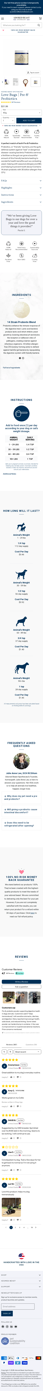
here (32, 913)
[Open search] (4, 1052)
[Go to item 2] (22, 997)
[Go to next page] (36, 1227)
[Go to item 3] (34, 997)
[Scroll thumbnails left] (3, 82)
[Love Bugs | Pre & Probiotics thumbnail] (5, 82)
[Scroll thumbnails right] (38, 997)
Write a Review (21, 982)
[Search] (39, 25)
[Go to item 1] (9, 997)
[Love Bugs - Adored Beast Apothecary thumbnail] (25, 82)
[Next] (34, 331)
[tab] (20, 358)
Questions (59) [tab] (31, 1045)
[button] (6, 102)
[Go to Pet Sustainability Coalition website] (13, 1344)
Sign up (7, 1313)
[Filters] (10, 1052)
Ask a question (21, 987)
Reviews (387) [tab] (11, 1045)
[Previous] (9, 331)
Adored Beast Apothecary (12, 92)
